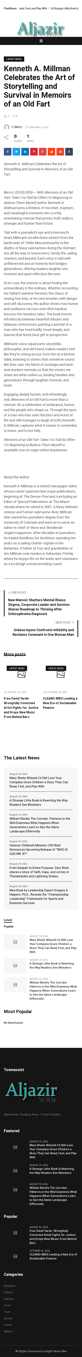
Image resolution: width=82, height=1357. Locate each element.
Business (9, 1286)
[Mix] (60, 152)
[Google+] (43, 152)
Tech (7, 1312)
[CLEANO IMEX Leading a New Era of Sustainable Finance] (60, 675)
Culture (8, 1292)
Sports (8, 1318)
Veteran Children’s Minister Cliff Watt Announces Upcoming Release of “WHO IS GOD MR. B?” (39, 849)
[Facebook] (7, 152)
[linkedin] (25, 152)
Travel (7, 1325)
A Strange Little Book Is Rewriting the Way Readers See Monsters (39, 802)
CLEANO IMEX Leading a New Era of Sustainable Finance (60, 703)
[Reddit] (51, 152)
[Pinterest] (34, 152)
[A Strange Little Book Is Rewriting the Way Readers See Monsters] (15, 965)
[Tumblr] (69, 152)
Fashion (9, 1299)
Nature (8, 1331)
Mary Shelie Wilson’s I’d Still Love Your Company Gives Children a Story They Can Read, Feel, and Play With (39, 782)
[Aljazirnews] (41, 29)
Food (7, 1305)
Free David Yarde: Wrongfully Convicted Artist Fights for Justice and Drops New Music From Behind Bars (21, 707)
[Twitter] (16, 152)
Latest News (14, 59)
